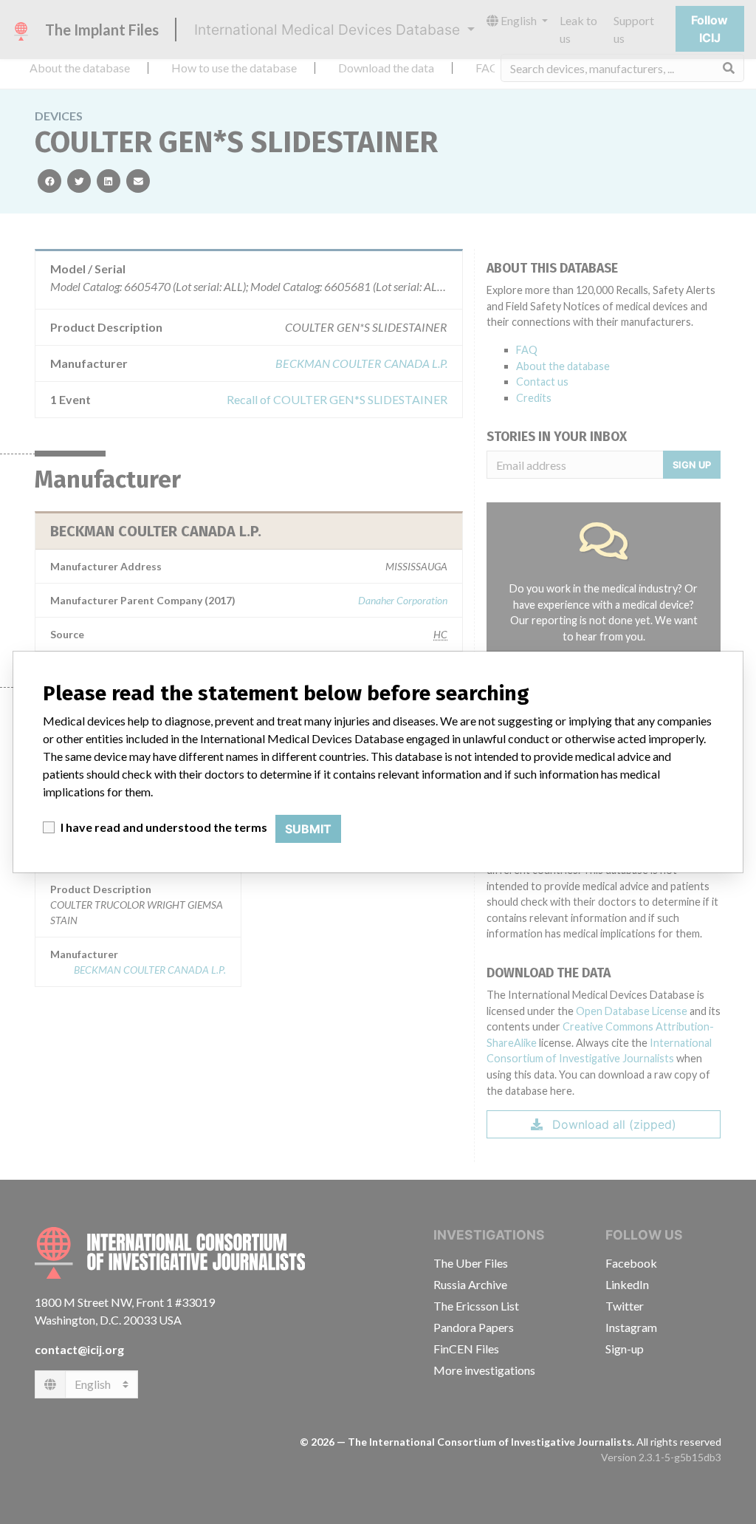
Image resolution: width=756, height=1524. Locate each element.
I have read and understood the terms (164, 827)
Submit (308, 828)
